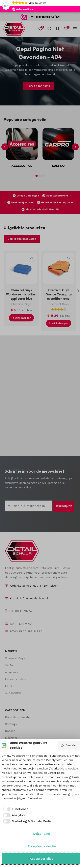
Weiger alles (41, 834)
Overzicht (72, 745)
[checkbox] (15, 809)
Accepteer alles (41, 858)
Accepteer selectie (41, 846)
